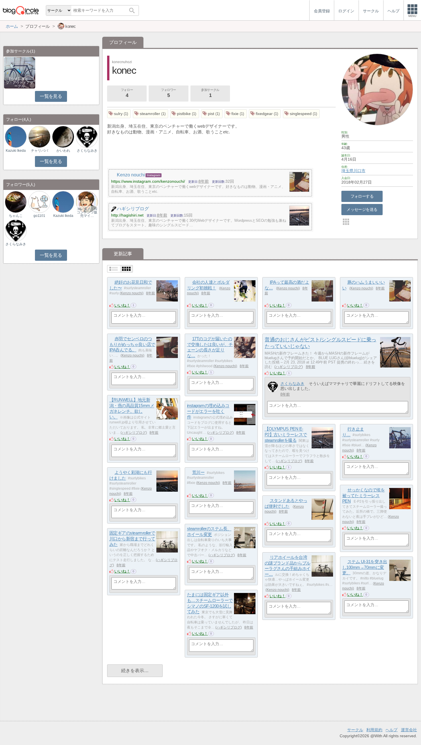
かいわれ (63, 150)
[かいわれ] (63, 137)
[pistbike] (184, 114)
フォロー (127, 93)
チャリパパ (39, 150)
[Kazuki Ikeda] (16, 137)
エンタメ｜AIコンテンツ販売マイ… (87, 212)
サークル (355, 730)
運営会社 (409, 730)
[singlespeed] (301, 114)
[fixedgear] (265, 114)
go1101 (39, 215)
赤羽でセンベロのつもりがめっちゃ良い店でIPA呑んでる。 (132, 344)
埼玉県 (347, 170)
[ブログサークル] (20, 10)
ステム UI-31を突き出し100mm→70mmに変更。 (364, 567)
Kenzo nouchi (131, 293)
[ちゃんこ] (16, 202)
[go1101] (39, 202)
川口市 (359, 170)
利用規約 (374, 730)
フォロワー (168, 93)
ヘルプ (391, 730)
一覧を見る (51, 96)
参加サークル (210, 93)
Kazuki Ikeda (16, 150)
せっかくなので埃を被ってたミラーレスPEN (363, 495)
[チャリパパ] (39, 137)
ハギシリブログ (289, 367)
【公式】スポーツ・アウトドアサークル (19, 82)
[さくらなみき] (272, 386)
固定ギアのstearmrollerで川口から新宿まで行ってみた (132, 539)
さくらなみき (292, 383)
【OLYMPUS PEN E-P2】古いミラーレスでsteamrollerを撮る (286, 435)
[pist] (211, 114)
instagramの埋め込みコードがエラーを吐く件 (208, 411)
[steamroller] (150, 114)
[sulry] (119, 114)
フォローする (362, 196)
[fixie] (236, 114)
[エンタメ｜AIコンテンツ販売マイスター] (87, 202)
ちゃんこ (16, 215)
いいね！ (122, 305)
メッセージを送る (362, 209)
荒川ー (198, 472)
